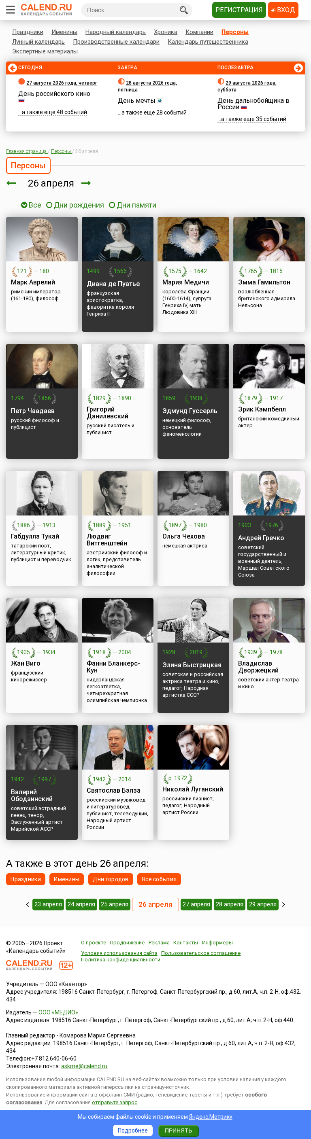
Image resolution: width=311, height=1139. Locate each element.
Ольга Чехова (183, 536)
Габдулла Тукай (35, 536)
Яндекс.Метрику (210, 1117)
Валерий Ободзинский (32, 795)
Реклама (159, 943)
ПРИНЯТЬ (178, 1130)
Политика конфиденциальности (120, 960)
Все (34, 205)
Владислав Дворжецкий (258, 667)
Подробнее (133, 1130)
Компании (199, 32)
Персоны (235, 32)
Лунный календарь (38, 41)
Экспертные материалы (45, 51)
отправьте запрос (114, 1102)
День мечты (137, 100)
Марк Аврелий (33, 282)
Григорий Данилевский (107, 412)
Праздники (27, 32)
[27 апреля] (86, 183)
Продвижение (127, 943)
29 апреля (263, 904)
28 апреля (229, 904)
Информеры (217, 943)
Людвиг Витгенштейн (107, 539)
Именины (64, 32)
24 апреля (81, 904)
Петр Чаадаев (33, 411)
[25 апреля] (11, 183)
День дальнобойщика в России (253, 104)
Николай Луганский (192, 789)
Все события (159, 879)
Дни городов (111, 879)
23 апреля (48, 904)
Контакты (185, 943)
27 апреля (196, 904)
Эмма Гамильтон (264, 282)
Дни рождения (79, 205)
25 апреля (114, 904)
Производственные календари (116, 41)
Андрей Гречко (261, 538)
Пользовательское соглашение (201, 953)
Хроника (165, 32)
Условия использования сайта (119, 953)
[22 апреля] (27, 904)
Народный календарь (115, 32)
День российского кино (54, 94)
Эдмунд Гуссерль (189, 411)
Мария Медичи (185, 282)
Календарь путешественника (208, 41)
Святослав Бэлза (114, 790)
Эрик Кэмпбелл (262, 409)
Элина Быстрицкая (192, 665)
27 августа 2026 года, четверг (61, 83)
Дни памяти (136, 205)
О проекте (93, 943)
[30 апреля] (283, 904)
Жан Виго (25, 663)
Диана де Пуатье (113, 284)
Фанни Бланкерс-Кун (113, 667)
